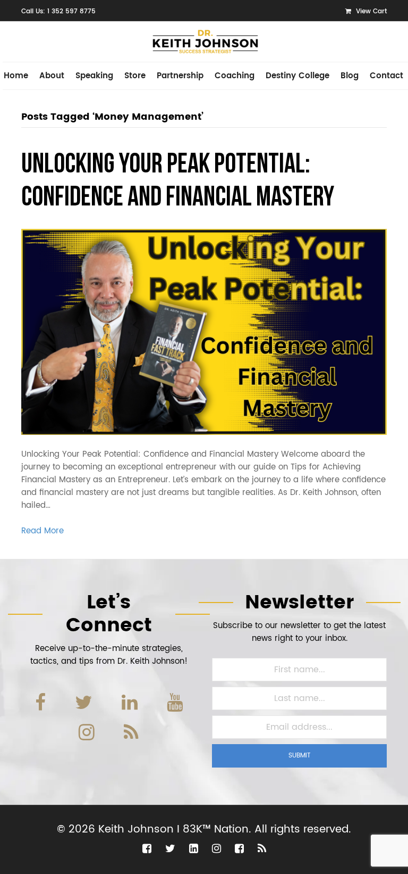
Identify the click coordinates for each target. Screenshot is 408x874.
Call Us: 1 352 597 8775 (58, 11)
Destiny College (297, 76)
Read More (42, 531)
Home (16, 76)
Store (135, 76)
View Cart (370, 11)
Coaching (234, 76)
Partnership (180, 76)
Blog (350, 76)
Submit (299, 756)
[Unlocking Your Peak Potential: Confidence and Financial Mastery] (204, 331)
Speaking (94, 76)
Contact (386, 76)
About (51, 76)
